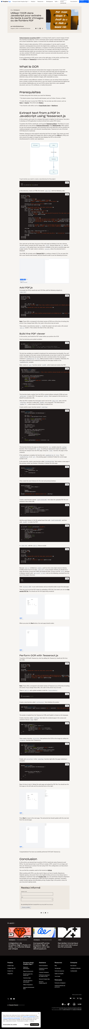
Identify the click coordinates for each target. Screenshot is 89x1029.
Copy (67, 182)
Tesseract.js (33, 59)
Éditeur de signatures (28, 984)
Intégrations (10, 973)
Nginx (21, 102)
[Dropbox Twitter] (8, 998)
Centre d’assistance (43, 965)
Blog (12, 10)
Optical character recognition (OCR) (29, 37)
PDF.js (25, 59)
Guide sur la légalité (59, 973)
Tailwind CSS (40, 253)
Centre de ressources (59, 971)
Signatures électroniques (26, 968)
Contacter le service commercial (63, 1)
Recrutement (73, 965)
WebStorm (55, 105)
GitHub (50, 870)
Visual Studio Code (44, 105)
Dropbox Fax (10, 971)
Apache (27, 102)
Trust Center (57, 976)
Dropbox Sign (42, 876)
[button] (21, 1)
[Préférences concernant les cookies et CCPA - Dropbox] (21, 1019)
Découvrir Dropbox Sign (44, 979)
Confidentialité (73, 971)
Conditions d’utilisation (75, 968)
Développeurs (49, 1)
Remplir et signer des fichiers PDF (28, 975)
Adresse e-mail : (24, 891)
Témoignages (58, 968)
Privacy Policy (41, 904)
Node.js (41, 102)
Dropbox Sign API (11, 968)
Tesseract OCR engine (42, 125)
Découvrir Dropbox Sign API (43, 982)
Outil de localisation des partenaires (60, 986)
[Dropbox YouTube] (14, 998)
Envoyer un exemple (26, 907)
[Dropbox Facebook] (11, 998)
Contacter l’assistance (44, 972)
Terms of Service (50, 904)
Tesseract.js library (51, 123)
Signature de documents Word (28, 988)
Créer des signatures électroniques (27, 981)
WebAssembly (57, 125)
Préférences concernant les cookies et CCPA (44, 976)
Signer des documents (28, 971)
